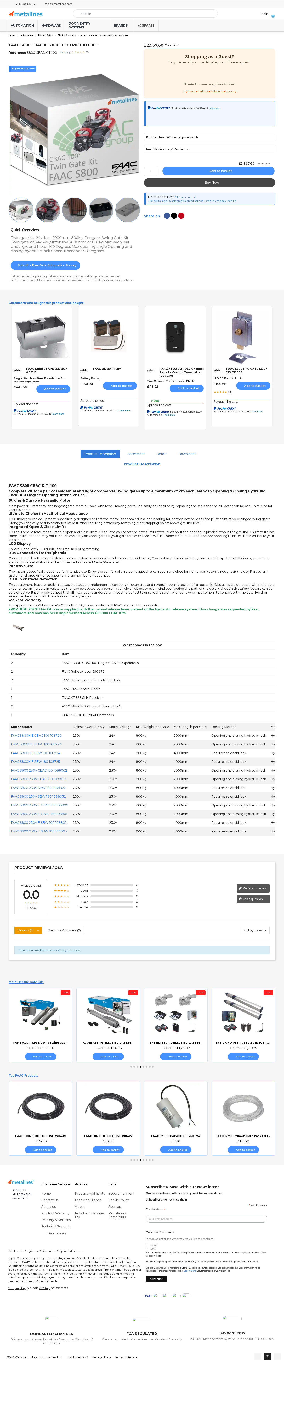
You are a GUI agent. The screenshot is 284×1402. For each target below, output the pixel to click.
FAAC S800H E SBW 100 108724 (35, 753)
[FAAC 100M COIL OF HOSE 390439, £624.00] (40, 1118)
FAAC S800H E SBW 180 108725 (35, 762)
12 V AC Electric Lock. (228, 378)
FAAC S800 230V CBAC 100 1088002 (39, 770)
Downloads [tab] (187, 454)
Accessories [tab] (136, 454)
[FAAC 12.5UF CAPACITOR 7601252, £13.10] (175, 1118)
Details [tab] (161, 454)
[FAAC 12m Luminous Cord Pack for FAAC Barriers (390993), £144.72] (243, 1118)
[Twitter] (267, 1356)
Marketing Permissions (160, 1231)
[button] (271, 13)
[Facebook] (257, 1356)
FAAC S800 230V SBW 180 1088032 (38, 796)
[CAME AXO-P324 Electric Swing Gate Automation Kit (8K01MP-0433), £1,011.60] (40, 1025)
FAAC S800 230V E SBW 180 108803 (39, 831)
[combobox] (145, 13)
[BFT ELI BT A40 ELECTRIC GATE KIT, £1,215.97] (175, 1025)
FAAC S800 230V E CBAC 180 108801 (39, 814)
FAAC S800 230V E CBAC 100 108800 (39, 805)
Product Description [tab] (100, 454)
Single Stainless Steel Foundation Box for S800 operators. (40, 380)
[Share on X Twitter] (174, 216)
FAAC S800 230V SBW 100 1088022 (38, 788)
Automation (26, 35)
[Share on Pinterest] (181, 216)
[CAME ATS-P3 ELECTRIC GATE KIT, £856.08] (108, 1025)
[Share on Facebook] (167, 216)
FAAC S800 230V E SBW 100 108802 (39, 823)
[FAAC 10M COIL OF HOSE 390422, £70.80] (108, 1118)
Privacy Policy (195, 1261)
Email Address (156, 1209)
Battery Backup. (91, 378)
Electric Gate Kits (67, 35)
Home (12, 35)
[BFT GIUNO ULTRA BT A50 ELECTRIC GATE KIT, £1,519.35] (243, 1025)
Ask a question (252, 899)
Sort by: (249, 930)
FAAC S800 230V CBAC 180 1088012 (38, 779)
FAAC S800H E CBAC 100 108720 (36, 735)
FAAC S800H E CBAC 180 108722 (36, 744)
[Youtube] (277, 1356)
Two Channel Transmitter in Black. (170, 380)
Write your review (254, 888)
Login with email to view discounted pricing (210, 91)
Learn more (190, 1270)
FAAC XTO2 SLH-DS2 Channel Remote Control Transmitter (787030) (182, 372)
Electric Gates (45, 35)
